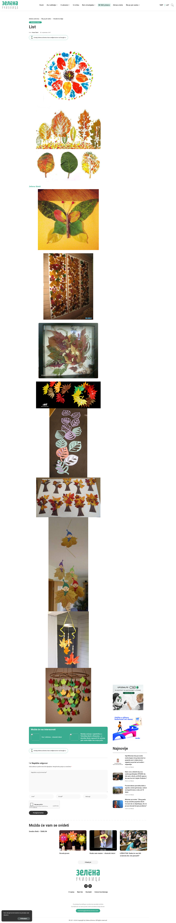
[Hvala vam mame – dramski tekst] (103, 840)
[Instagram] (90, 886)
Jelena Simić (35, 186)
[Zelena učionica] (10, 5)
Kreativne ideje (35, 22)
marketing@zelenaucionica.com (88, 910)
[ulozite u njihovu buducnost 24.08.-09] (128, 728)
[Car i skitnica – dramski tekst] (49, 737)
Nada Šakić (35, 32)
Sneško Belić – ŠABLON (38, 831)
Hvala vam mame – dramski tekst (102, 853)
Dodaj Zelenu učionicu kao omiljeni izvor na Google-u (50, 37)
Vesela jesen (64, 853)
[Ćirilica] (161, 5)
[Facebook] (86, 886)
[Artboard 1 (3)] (128, 697)
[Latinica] (168, 5)
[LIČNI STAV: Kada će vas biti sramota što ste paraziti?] (133, 840)
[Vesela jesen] (73, 840)
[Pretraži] (172, 5)
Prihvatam (23, 918)
